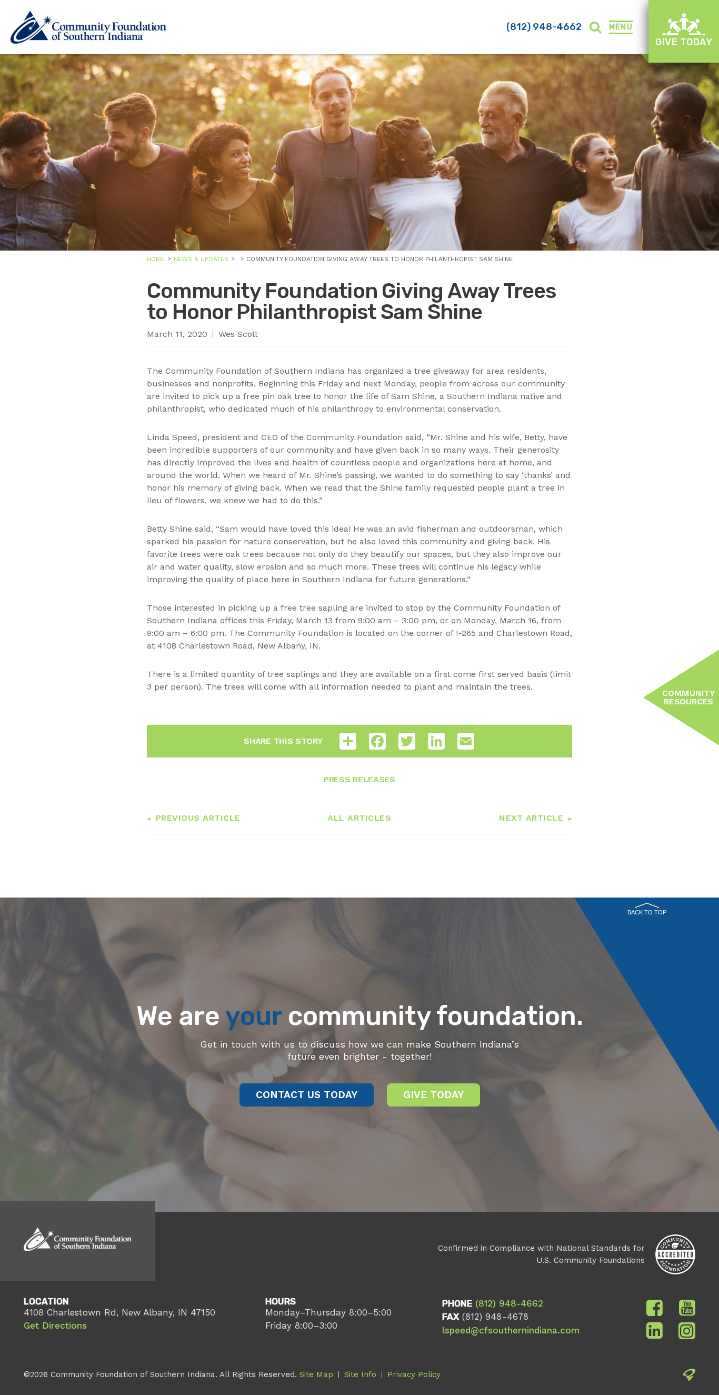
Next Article (531, 818)
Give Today (683, 42)
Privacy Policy (414, 1374)
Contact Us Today (306, 1095)
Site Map (316, 1374)
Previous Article (198, 818)
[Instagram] (686, 1331)
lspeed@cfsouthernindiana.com (511, 1330)
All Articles (359, 818)
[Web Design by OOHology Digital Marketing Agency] (689, 1376)
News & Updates (201, 259)
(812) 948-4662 (544, 27)
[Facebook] (654, 1308)
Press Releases (359, 779)
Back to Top (646, 912)
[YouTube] (687, 1308)
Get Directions (55, 1325)
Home (156, 259)
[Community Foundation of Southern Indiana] (88, 27)
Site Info (360, 1374)
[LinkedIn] (654, 1331)
